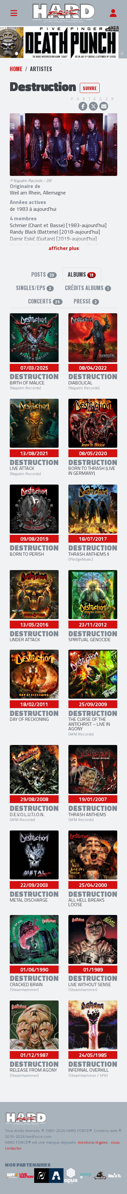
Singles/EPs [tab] (33, 288)
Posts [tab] (42, 274)
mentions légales (92, 1142)
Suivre (90, 88)
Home (16, 69)
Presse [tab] (85, 301)
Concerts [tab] (44, 301)
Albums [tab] (80, 274)
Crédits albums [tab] (87, 288)
